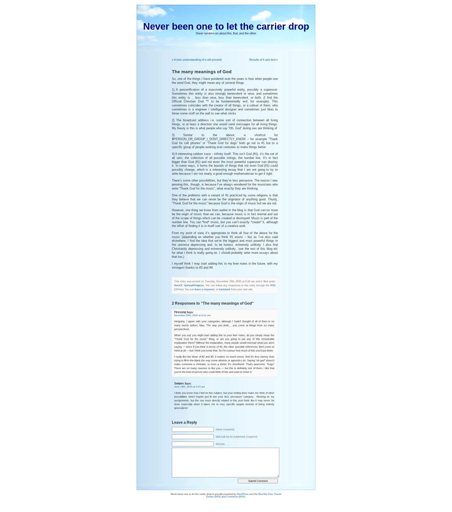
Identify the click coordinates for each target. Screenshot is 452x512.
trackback (224, 289)
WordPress (243, 494)
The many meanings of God (202, 71)
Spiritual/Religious (194, 285)
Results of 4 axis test (262, 59)
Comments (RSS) (235, 496)
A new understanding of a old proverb (198, 59)
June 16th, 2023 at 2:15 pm (189, 386)
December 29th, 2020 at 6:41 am (192, 315)
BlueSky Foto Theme (269, 494)
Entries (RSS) (213, 496)
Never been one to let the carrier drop (226, 26)
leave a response (204, 289)
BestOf (178, 285)
